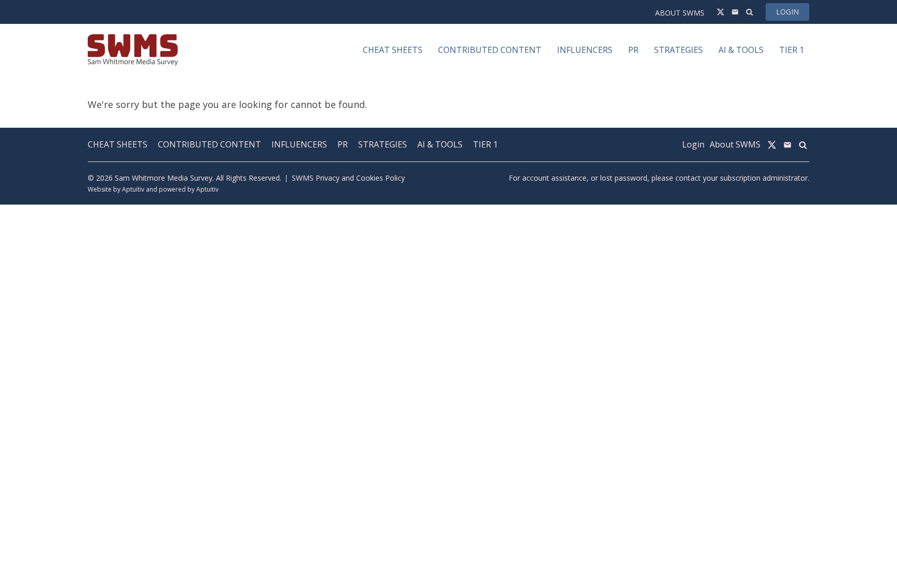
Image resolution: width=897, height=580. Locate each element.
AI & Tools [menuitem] (741, 50)
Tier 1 (485, 144)
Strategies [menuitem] (678, 50)
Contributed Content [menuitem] (489, 50)
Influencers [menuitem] (585, 50)
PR (342, 144)
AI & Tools (440, 144)
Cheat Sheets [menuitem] (393, 50)
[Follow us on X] (720, 12)
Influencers (299, 144)
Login (787, 12)
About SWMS (679, 13)
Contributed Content (209, 144)
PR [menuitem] (633, 50)
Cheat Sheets (117, 144)
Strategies (382, 144)
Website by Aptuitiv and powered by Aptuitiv (153, 189)
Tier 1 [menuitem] (791, 50)
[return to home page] (133, 50)
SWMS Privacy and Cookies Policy (348, 178)
